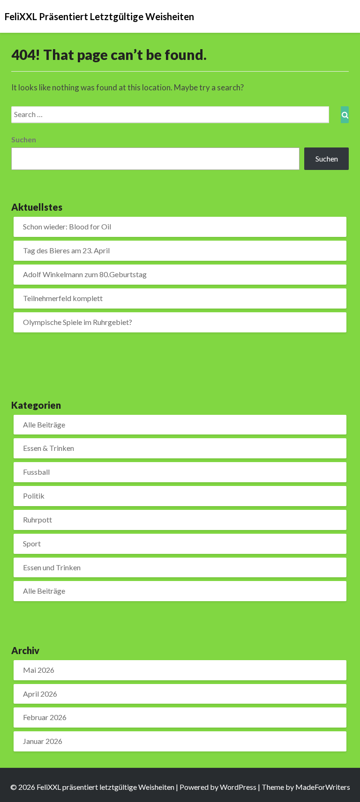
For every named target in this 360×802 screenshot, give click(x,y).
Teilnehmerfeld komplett (63, 298)
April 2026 (40, 693)
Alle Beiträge (44, 424)
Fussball (36, 471)
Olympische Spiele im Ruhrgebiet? (77, 321)
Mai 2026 (38, 669)
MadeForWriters (322, 786)
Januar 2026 (42, 740)
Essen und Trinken (52, 567)
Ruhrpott (37, 519)
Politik (34, 495)
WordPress (238, 786)
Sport (32, 543)
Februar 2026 (45, 717)
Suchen (23, 139)
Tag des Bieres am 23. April (66, 250)
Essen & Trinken (48, 447)
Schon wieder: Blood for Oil (67, 226)
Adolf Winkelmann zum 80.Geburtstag (85, 274)
